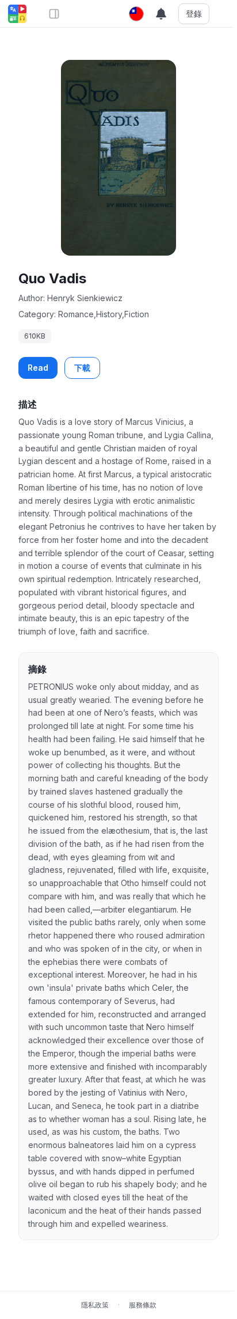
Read (38, 367)
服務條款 (142, 1305)
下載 (82, 367)
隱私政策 (95, 1305)
